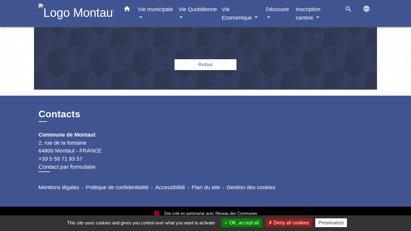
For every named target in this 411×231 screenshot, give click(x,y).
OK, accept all (243, 222)
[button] (127, 10)
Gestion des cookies (251, 187)
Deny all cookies (290, 222)
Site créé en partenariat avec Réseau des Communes (210, 213)
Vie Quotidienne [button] (197, 9)
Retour (205, 64)
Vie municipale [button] (155, 9)
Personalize (331, 222)
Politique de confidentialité (117, 187)
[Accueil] (76, 13)
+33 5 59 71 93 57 (60, 159)
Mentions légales (59, 187)
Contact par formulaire (67, 167)
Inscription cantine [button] (308, 13)
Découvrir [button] (277, 9)
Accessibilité (170, 187)
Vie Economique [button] (237, 13)
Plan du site (206, 187)
